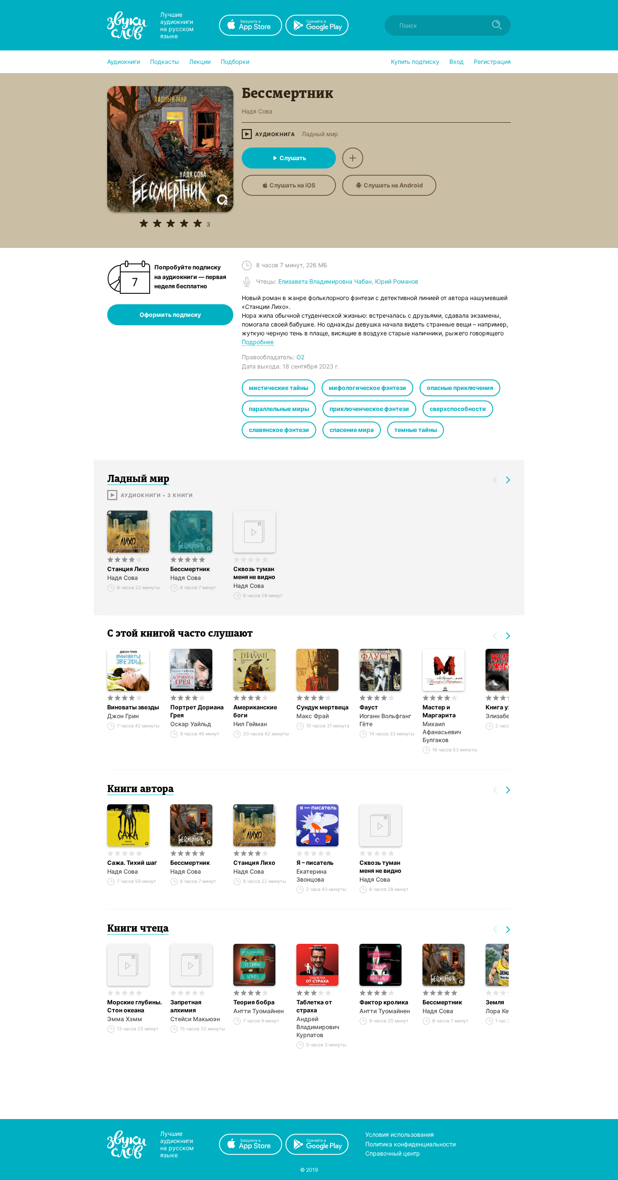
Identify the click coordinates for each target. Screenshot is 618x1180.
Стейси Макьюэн (195, 1018)
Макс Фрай (312, 715)
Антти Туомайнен (258, 1010)
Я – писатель (314, 862)
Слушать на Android (393, 185)
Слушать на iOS (292, 185)
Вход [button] (456, 61)
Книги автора (140, 790)
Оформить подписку (170, 314)
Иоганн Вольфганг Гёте (385, 719)
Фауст (368, 707)
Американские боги (255, 711)
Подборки (235, 61)
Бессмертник (190, 568)
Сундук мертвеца (322, 707)
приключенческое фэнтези (369, 408)
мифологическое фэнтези (367, 387)
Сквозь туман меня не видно (254, 572)
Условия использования (399, 1134)
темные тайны (415, 429)
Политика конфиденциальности (410, 1144)
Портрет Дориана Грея (197, 711)
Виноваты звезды (133, 707)
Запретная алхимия (185, 1006)
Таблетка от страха (314, 1006)
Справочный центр (392, 1153)
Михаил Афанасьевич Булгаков (442, 731)
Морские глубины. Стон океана (134, 1006)
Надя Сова (122, 577)
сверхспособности (458, 408)
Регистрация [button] (492, 61)
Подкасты (164, 61)
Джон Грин (123, 715)
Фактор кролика (383, 1002)
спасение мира (352, 429)
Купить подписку (415, 61)
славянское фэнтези (279, 429)
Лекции (200, 61)
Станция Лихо (128, 568)
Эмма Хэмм (124, 1018)
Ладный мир (320, 134)
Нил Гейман (250, 723)
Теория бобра (254, 1002)
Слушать (293, 157)
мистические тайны (278, 387)
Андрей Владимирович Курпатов (317, 1026)
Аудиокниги (123, 61)
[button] (123, 61)
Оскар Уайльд (190, 723)
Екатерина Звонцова (311, 875)
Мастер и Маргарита (439, 711)
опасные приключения (460, 387)
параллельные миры (279, 408)
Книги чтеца (138, 929)
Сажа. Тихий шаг (132, 862)
